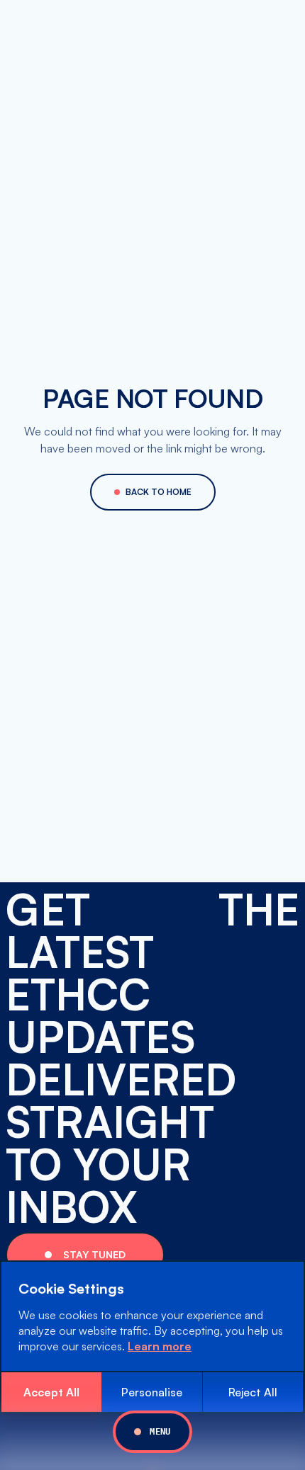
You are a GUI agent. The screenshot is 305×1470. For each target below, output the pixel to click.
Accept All (51, 1392)
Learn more (160, 1346)
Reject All (252, 1392)
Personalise (151, 1392)
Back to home (159, 491)
